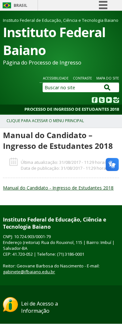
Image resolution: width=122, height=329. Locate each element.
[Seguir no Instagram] (116, 101)
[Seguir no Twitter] (102, 101)
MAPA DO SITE (107, 78)
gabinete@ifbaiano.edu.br (29, 272)
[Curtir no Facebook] (95, 101)
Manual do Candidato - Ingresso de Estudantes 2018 (58, 188)
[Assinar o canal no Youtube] (109, 101)
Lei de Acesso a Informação (39, 307)
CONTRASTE (82, 78)
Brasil (20, 5)
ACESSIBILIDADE (56, 78)
